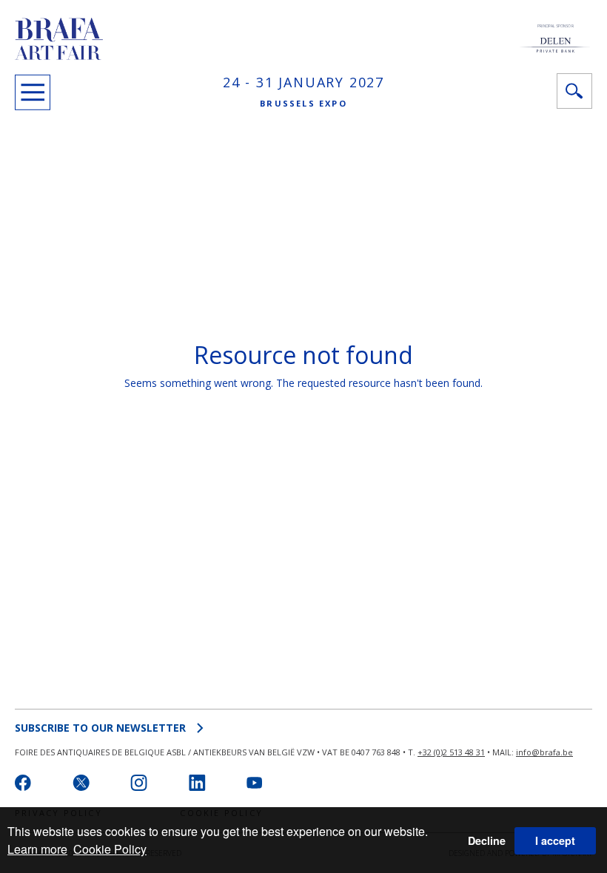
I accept (555, 840)
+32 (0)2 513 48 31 (451, 752)
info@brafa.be (544, 752)
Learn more (37, 848)
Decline (487, 840)
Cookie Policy (110, 848)
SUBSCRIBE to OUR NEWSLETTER (100, 728)
